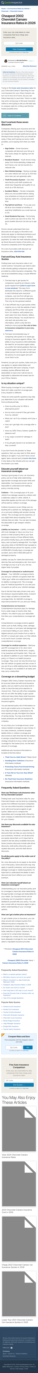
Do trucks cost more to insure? (14, 987)
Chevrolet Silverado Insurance (13, 1015)
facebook (12, 1348)
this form (32, 458)
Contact (16, 1366)
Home (3, 8)
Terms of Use (25, 52)
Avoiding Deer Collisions (15, 761)
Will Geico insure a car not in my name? (17, 977)
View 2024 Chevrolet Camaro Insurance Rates (15, 1156)
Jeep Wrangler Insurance (11, 1023)
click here (9, 330)
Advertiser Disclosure (30, 66)
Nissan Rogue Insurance (11, 1021)
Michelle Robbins (22, 60)
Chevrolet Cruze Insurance (12, 1018)
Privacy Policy (24, 1366)
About (4, 1353)
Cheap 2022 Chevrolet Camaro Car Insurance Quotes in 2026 (17, 1266)
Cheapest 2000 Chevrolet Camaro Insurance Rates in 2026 (15, 961)
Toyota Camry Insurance (11, 1029)
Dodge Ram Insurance (11, 1026)
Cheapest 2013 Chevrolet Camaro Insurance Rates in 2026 (23, 951)
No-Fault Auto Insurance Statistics (19, 779)
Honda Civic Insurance (11, 1009)
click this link (19, 251)
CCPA (26, 1369)
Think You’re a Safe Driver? (16, 757)
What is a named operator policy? (15, 974)
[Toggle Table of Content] (15, 115)
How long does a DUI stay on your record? (18, 990)
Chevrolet (4, 11)
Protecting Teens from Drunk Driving (19, 767)
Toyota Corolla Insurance (12, 1012)
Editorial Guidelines (9, 72)
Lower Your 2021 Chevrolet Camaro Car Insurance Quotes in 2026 (17, 1321)
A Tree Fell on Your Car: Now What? (19, 773)
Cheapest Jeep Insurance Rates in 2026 (17, 985)
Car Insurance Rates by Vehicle (18, 8)
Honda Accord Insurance (11, 1006)
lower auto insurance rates (22, 88)
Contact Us (11, 1353)
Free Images (19, 1369)
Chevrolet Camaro (16, 11)
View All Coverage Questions (13, 998)
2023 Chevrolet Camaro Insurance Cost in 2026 (17, 1211)
